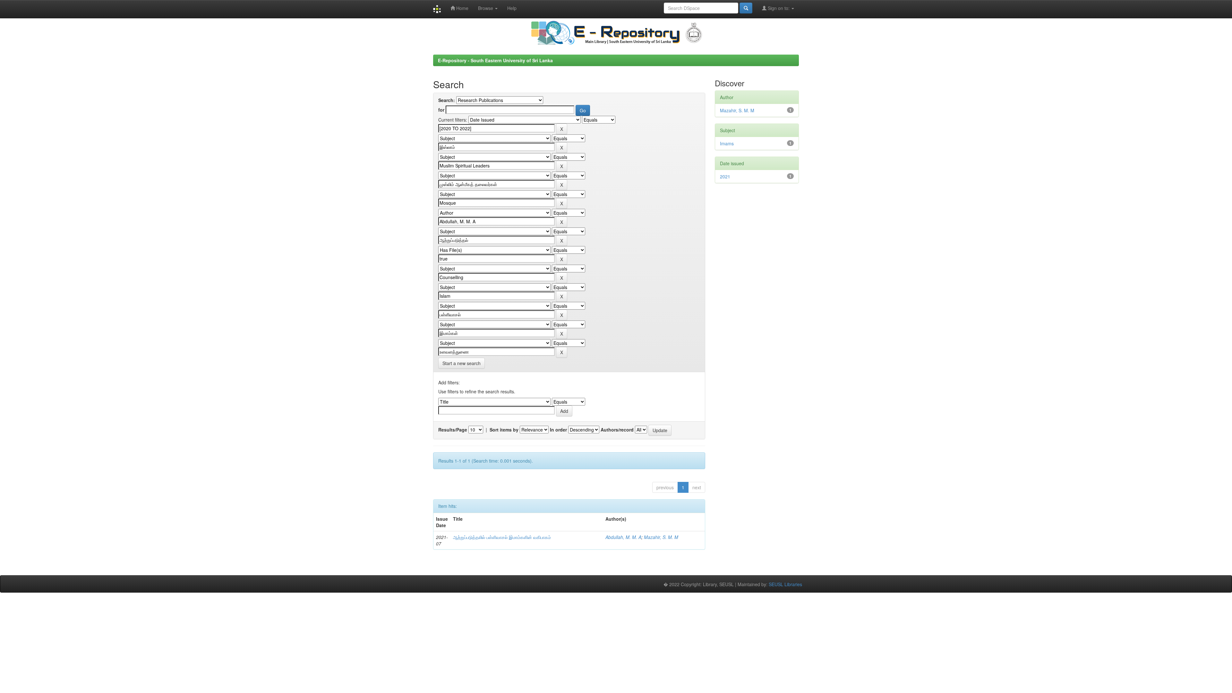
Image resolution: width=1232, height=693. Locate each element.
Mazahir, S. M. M (661, 537)
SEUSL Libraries (785, 584)
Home (461, 8)
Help (512, 8)
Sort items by (504, 429)
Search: (446, 100)
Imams (727, 143)
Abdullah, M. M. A (623, 537)
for (441, 110)
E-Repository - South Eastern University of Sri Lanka (495, 60)
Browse (486, 8)
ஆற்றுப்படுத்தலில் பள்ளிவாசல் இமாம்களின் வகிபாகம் (502, 537)
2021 (725, 176)
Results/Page (452, 429)
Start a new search (461, 363)
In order (558, 429)
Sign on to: (778, 8)
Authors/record (617, 429)
